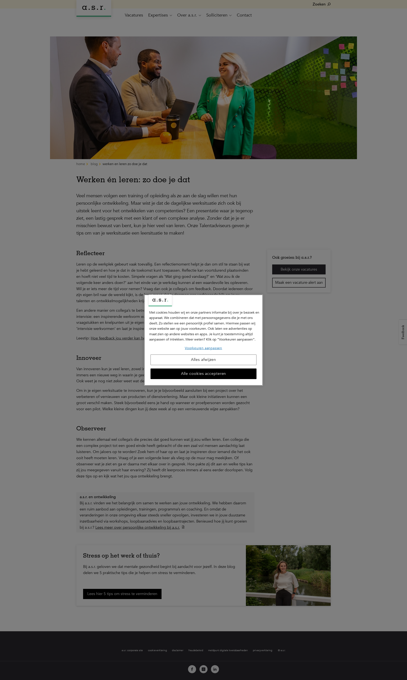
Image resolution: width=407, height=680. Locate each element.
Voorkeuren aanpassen (203, 348)
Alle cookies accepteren (203, 373)
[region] (203, 339)
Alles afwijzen (203, 359)
